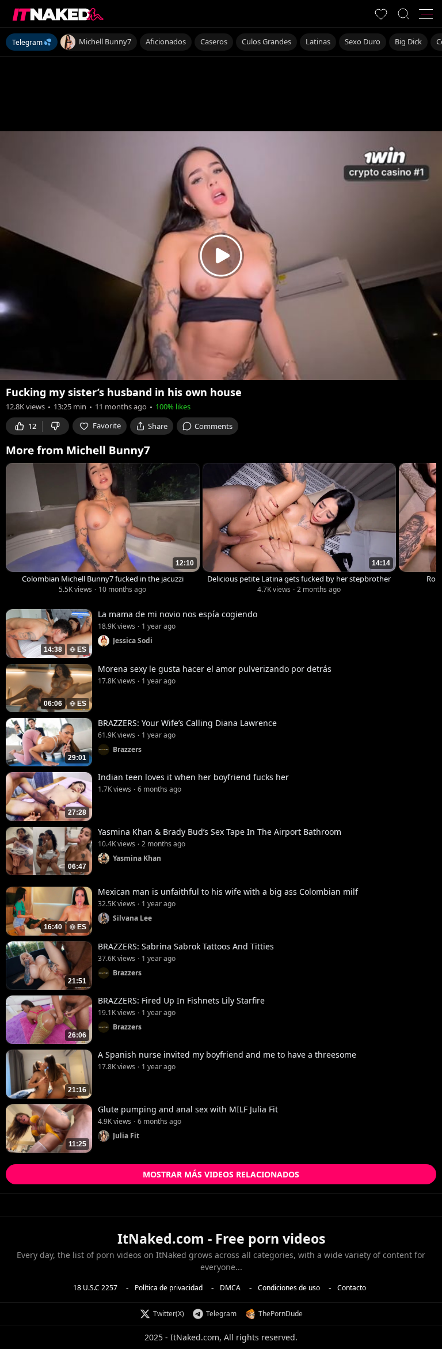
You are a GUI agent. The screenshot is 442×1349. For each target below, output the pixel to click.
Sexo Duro (362, 41)
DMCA (230, 1287)
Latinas (318, 41)
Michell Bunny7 (105, 41)
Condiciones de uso (289, 1287)
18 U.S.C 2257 (95, 1287)
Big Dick (408, 41)
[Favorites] (381, 14)
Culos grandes (266, 41)
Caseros (213, 41)
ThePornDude (280, 1313)
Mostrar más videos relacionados (221, 1174)
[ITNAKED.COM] (58, 14)
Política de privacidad (169, 1287)
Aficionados (166, 41)
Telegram (27, 42)
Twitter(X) (168, 1313)
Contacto (351, 1287)
